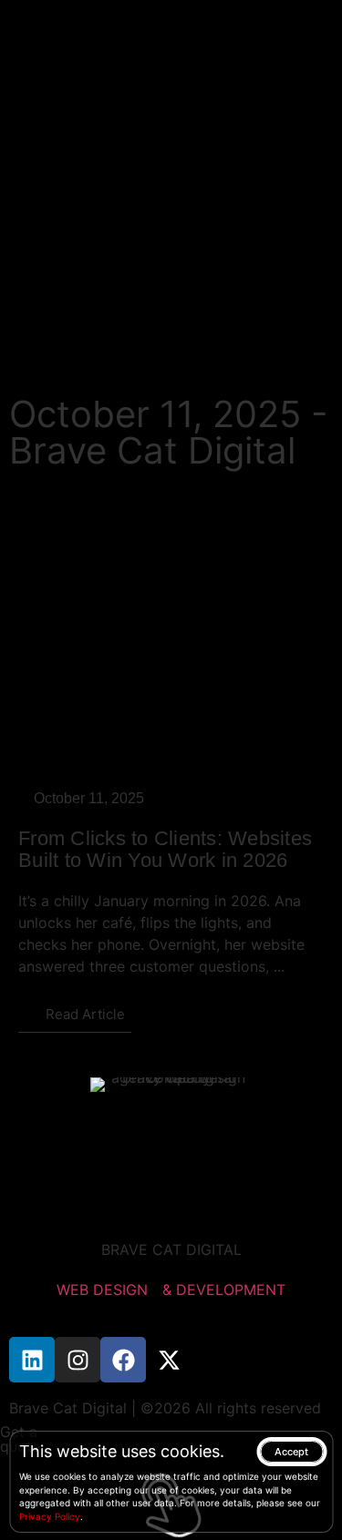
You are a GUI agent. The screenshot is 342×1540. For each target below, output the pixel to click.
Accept (291, 1451)
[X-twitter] (169, 1359)
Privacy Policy (49, 1516)
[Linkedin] (32, 1359)
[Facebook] (123, 1359)
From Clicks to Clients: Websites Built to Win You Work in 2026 (165, 849)
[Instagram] (77, 1359)
